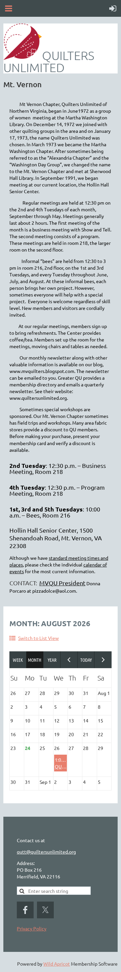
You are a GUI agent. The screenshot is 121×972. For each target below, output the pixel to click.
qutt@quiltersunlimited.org (46, 852)
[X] (45, 910)
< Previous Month (69, 659)
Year (52, 659)
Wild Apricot (56, 964)
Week (18, 659)
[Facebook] (25, 910)
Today (86, 659)
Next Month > (103, 659)
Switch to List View (38, 638)
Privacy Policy (31, 928)
